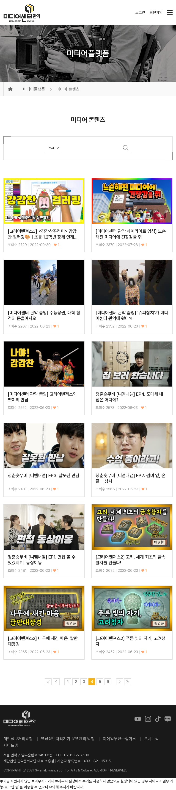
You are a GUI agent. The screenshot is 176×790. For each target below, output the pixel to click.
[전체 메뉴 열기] (170, 12)
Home (10, 89)
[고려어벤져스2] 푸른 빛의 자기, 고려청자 (130, 641)
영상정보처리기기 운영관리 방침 (68, 738)
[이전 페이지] (56, 681)
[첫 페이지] (48, 681)
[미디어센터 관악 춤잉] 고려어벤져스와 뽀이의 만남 (42, 397)
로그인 (140, 12)
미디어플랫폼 (88, 53)
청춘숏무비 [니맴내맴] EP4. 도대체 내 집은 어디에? (129, 397)
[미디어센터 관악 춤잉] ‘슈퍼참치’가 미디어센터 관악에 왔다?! (132, 315)
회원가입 (156, 12)
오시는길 (151, 738)
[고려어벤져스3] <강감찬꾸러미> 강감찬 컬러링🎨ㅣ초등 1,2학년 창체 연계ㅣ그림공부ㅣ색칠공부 (43, 234)
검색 (125, 148)
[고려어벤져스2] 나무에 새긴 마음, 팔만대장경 (43, 641)
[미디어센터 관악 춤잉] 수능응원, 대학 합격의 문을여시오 (44, 315)
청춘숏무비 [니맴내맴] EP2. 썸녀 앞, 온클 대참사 (130, 478)
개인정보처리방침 (18, 738)
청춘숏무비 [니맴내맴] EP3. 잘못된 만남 (43, 475)
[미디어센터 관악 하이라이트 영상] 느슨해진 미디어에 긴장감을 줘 (131, 234)
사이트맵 (10, 745)
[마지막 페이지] (127, 681)
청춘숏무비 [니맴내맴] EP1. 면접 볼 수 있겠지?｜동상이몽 (41, 560)
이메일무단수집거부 (119, 738)
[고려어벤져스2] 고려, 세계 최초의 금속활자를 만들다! (130, 560)
